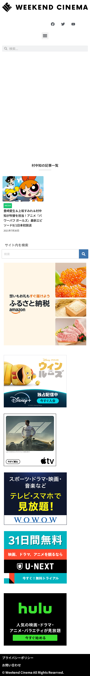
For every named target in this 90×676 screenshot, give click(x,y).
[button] (45, 35)
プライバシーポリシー (17, 657)
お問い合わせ (11, 665)
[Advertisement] (45, 107)
